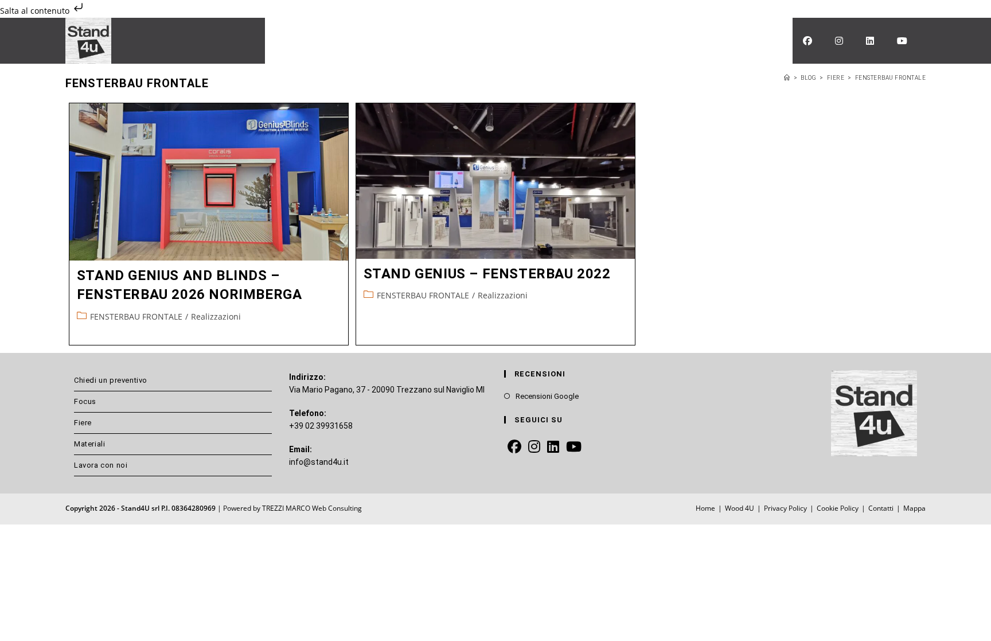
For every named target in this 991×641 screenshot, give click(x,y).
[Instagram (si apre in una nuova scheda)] (839, 40)
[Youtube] (574, 447)
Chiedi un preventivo (110, 380)
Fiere (83, 422)
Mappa (914, 508)
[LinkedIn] (553, 447)
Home (705, 508)
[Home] (787, 78)
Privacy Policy (785, 508)
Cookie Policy (838, 508)
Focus (85, 401)
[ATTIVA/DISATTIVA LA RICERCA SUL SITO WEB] (782, 41)
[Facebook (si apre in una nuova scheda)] (807, 40)
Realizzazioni (216, 316)
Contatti (881, 508)
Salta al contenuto (36, 10)
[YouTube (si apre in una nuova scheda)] (902, 40)
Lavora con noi (100, 465)
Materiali (89, 444)
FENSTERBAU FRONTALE (890, 78)
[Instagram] (534, 447)
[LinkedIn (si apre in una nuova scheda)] (870, 40)
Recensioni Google (547, 396)
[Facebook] (514, 447)
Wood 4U (739, 508)
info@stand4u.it (319, 462)
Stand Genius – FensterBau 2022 (487, 274)
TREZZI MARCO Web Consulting (312, 508)
